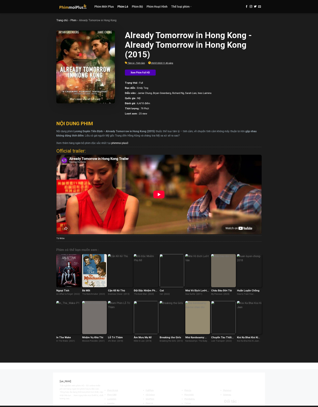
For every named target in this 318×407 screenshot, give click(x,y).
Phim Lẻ (122, 6)
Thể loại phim (180, 6)
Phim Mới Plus (104, 6)
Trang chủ (62, 20)
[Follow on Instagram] (251, 6)
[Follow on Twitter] (255, 6)
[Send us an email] (259, 6)
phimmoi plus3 (119, 143)
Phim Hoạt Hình (157, 6)
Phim (73, 20)
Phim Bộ (137, 6)
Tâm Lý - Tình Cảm (136, 63)
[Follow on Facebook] (246, 6)
